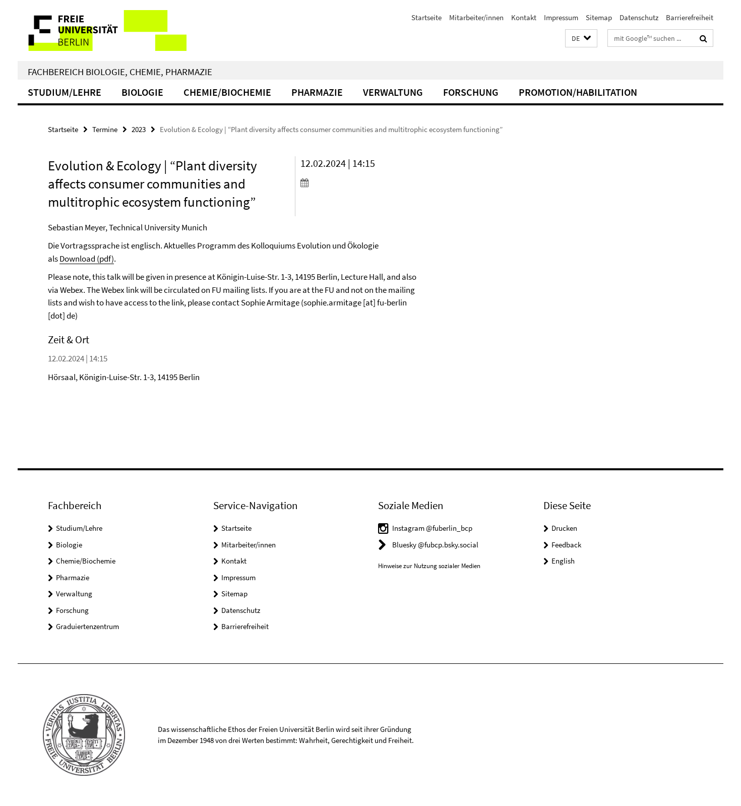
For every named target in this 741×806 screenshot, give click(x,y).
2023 (139, 129)
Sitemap (599, 17)
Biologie (142, 92)
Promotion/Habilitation (578, 92)
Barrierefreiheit (689, 17)
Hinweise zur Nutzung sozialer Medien (429, 566)
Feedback (566, 544)
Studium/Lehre (64, 92)
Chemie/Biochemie (227, 92)
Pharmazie (317, 92)
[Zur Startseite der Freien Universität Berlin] (102, 30)
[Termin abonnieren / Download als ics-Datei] (359, 182)
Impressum (561, 17)
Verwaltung (393, 92)
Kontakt (523, 17)
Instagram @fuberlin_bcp (432, 528)
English (563, 561)
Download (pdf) (86, 258)
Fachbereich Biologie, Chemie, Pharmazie (120, 72)
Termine (104, 129)
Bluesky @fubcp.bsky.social (435, 544)
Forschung (471, 92)
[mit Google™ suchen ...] (703, 38)
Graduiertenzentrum (87, 626)
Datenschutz (639, 17)
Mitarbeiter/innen (476, 17)
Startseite (426, 17)
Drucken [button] (564, 528)
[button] (581, 38)
